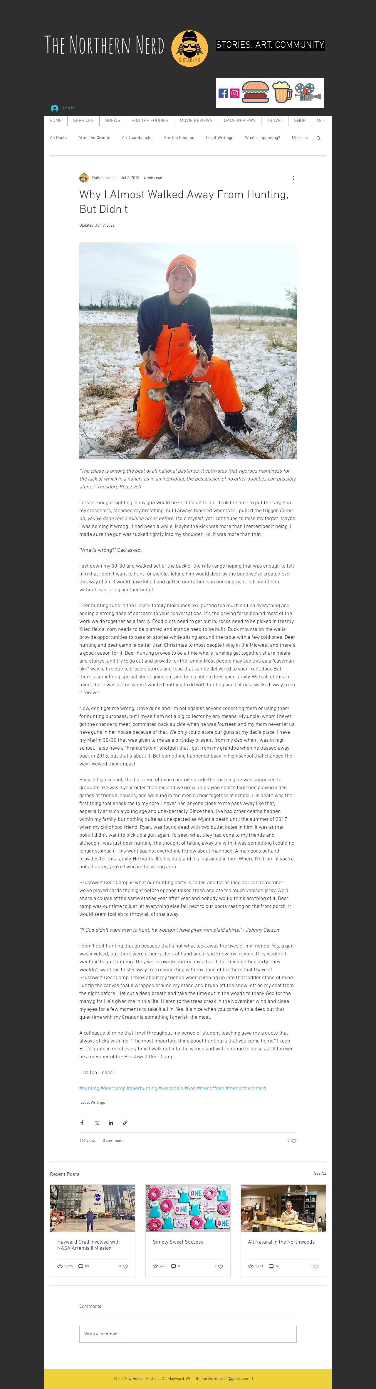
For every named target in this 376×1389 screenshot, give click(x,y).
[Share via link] (125, 1122)
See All (320, 1173)
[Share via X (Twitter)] (96, 1122)
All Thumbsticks (137, 137)
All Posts (58, 137)
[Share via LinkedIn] (111, 1122)
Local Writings (219, 137)
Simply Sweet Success (178, 1242)
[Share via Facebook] (82, 1122)
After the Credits (94, 137)
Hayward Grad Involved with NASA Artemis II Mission (88, 1245)
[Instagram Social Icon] (234, 93)
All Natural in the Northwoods (281, 1242)
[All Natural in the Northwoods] (283, 1208)
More (297, 137)
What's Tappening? (262, 137)
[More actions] (293, 177)
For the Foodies (179, 137)
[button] (318, 137)
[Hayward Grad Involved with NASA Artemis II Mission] (92, 1208)
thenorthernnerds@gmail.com (222, 1378)
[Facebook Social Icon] (223, 93)
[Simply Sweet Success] (188, 1208)
